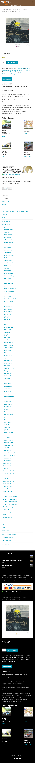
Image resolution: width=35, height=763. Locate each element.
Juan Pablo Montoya (9, 368)
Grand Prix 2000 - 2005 (9, 478)
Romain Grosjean (9, 301)
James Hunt (7, 332)
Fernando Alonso (8, 229)
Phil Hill (6, 324)
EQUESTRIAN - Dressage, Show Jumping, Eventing (15, 211)
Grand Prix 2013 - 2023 (9, 483)
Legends (21, 72)
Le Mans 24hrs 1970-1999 (10, 496)
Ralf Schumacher (8, 414)
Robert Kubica (7, 350)
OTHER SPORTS (6, 531)
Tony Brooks (7, 252)
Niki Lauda (7, 353)
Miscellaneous (6, 514)
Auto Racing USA (7, 491)
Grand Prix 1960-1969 (8, 468)
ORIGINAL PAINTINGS (7, 537)
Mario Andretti (8, 234)
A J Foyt (6, 286)
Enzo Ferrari (7, 278)
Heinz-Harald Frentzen (10, 288)
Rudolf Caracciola (8, 263)
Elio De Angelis (8, 237)
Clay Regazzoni (8, 394)
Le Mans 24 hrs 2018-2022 (10, 504)
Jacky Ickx (6, 335)
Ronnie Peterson (8, 381)
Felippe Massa (8, 360)
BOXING (4, 204)
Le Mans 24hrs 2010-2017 (10, 501)
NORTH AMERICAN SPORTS (9, 534)
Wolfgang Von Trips (9, 455)
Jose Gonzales (8, 296)
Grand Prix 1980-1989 (8, 473)
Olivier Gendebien (9, 291)
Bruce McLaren (8, 363)
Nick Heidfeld (7, 314)
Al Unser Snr (7, 435)
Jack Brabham (8, 250)
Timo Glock (7, 293)
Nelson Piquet (8, 386)
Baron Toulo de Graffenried (11, 299)
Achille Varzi (7, 437)
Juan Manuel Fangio (9, 276)
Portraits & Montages (8, 507)
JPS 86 (16, 72)
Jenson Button (8, 260)
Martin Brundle (8, 258)
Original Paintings (7, 517)
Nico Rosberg (7, 406)
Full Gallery (9, 9)
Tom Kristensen (8, 347)
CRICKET (4, 208)
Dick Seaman (7, 419)
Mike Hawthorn (8, 311)
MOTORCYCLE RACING (8, 521)
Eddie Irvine (7, 337)
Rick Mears (7, 365)
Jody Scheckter (8, 417)
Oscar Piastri (7, 383)
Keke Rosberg (8, 404)
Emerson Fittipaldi (9, 283)
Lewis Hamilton (8, 309)
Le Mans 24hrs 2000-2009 (10, 499)
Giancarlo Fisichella (9, 281)
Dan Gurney (7, 304)
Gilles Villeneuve (8, 448)
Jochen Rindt (7, 401)
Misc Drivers (7, 460)
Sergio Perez (7, 378)
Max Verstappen (8, 440)
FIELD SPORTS (5, 214)
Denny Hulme (7, 329)
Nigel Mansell (7, 358)
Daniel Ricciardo (8, 399)
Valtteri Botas (7, 247)
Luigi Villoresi (7, 450)
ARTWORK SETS (6, 544)
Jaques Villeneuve (8, 445)
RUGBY (3, 524)
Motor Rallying (6, 512)
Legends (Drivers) (7, 227)
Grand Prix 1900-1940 (8, 463)
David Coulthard (8, 273)
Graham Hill (7, 322)
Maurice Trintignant (9, 432)
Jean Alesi (6, 232)
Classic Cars (6, 509)
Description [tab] (7, 79)
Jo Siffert (6, 424)
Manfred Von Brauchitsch (10, 453)
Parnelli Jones (7, 340)
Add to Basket (12, 62)
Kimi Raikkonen (8, 391)
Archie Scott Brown (9, 255)
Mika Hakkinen (8, 306)
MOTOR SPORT (17, 9)
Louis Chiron (7, 265)
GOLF (3, 218)
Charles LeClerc (8, 355)
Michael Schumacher (9, 412)
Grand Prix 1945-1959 (8, 465)
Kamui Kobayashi (8, 342)
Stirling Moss (7, 371)
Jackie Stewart (8, 427)
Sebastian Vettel (8, 442)
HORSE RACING (6, 221)
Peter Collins (7, 270)
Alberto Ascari (8, 240)
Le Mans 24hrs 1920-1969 (10, 494)
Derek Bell (7, 245)
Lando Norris (7, 373)
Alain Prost (7, 388)
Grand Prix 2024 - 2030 (9, 486)
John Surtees (7, 430)
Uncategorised (5, 201)
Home (3, 9)
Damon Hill (7, 319)
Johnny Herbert (8, 317)
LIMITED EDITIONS (14, 70)
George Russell (8, 409)
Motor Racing (11, 74)
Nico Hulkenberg (8, 327)
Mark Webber (7, 458)
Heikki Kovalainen (8, 345)
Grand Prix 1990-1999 (8, 476)
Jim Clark (6, 268)
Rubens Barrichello (9, 242)
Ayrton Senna (11, 11)
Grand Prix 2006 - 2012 (9, 481)
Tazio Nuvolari (8, 376)
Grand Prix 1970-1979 (8, 471)
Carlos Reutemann (9, 396)
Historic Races (6, 489)
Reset (9, 188)
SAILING (4, 527)
